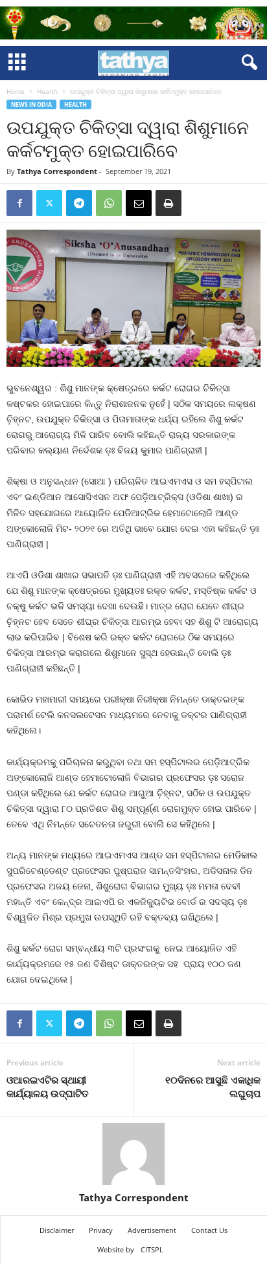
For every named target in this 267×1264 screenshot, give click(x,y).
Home (15, 91)
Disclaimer (57, 1230)
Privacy (101, 1230)
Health (47, 91)
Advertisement (152, 1230)
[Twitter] (49, 203)
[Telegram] (79, 203)
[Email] (139, 203)
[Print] (168, 203)
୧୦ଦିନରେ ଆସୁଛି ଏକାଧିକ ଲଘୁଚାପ (213, 1086)
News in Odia (31, 104)
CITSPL (152, 1249)
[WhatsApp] (109, 203)
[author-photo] (133, 1154)
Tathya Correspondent (57, 171)
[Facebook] (19, 203)
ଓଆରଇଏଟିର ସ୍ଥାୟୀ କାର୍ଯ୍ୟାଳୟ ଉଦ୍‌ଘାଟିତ (47, 1086)
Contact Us (209, 1230)
